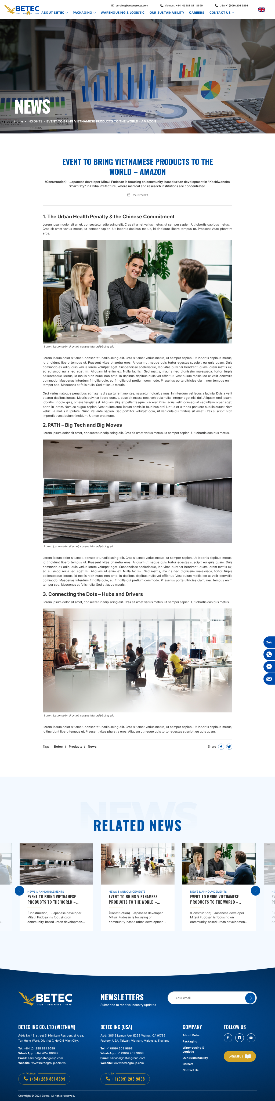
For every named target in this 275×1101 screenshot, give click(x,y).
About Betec (52, 13)
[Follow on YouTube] (251, 1037)
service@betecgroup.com (132, 5)
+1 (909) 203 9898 (234, 5)
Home (29, 13)
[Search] (241, 13)
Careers (196, 13)
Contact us (220, 13)
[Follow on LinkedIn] (239, 1037)
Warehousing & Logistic (122, 13)
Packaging (82, 13)
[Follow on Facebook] (228, 1037)
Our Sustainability (167, 13)
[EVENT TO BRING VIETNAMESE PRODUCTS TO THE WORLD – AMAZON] (56, 887)
